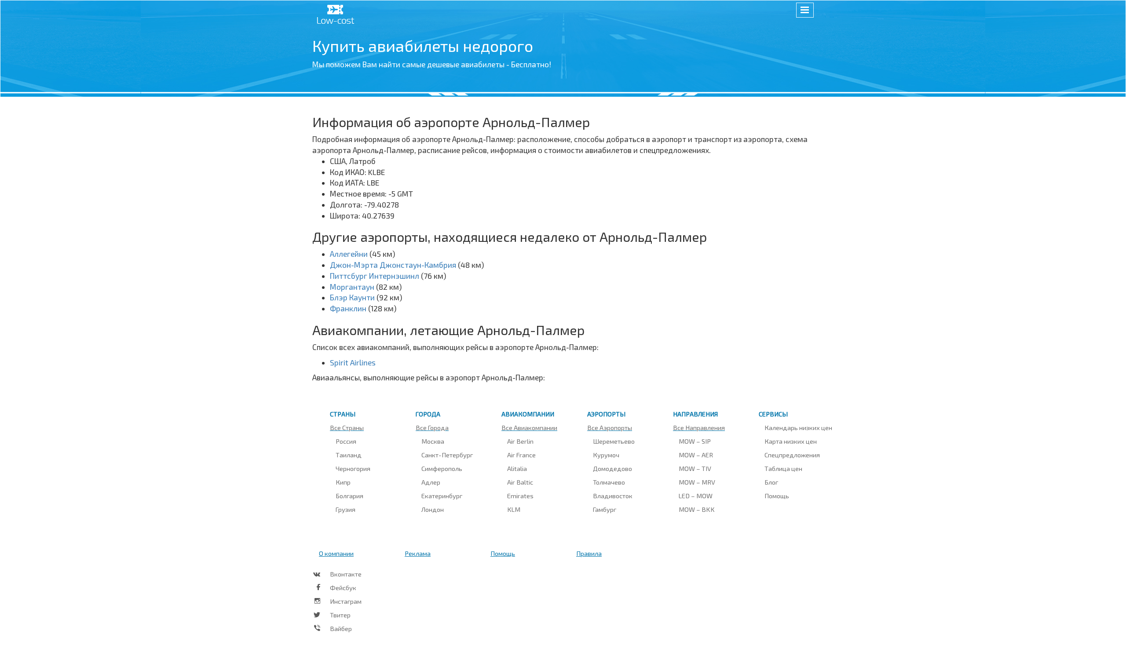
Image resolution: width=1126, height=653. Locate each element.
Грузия (345, 509)
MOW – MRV (697, 482)
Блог (771, 482)
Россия (346, 441)
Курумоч (606, 455)
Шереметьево (614, 441)
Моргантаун (352, 286)
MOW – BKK (697, 509)
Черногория (353, 468)
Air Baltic (520, 482)
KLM (513, 509)
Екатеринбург (441, 496)
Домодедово (612, 468)
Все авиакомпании (529, 427)
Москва (432, 441)
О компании (336, 553)
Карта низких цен (790, 441)
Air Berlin (520, 441)
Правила (589, 553)
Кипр (343, 482)
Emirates (520, 496)
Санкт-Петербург (447, 455)
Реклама (418, 553)
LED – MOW (696, 496)
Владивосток (612, 496)
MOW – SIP (695, 441)
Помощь (776, 496)
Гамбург (604, 509)
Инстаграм (346, 601)
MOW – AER (696, 455)
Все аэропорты (609, 427)
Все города (432, 427)
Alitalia (517, 468)
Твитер (340, 615)
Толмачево (609, 482)
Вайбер (341, 628)
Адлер (430, 482)
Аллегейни (349, 253)
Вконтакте (346, 574)
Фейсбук (343, 587)
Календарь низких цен (798, 427)
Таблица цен (783, 468)
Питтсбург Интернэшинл (374, 275)
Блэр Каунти (352, 297)
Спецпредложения (792, 455)
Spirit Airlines (353, 362)
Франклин (348, 308)
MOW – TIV (695, 468)
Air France (521, 455)
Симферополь (441, 468)
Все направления (699, 427)
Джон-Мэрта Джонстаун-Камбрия (393, 264)
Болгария (349, 496)
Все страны (347, 427)
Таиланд (349, 455)
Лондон (432, 509)
